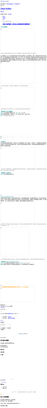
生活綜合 (10, 14)
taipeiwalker (2, 307)
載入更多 (2, 322)
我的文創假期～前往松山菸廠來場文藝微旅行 (16, 24)
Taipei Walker (5, 8)
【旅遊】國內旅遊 (11, 318)
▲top (1, 320)
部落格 (4, 17)
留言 (12, 313)
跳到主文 (2, 11)
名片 (4, 19)
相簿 (4, 16)
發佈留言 (2, 329)
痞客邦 (9, 313)
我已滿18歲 (3, 405)
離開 (6, 405)
